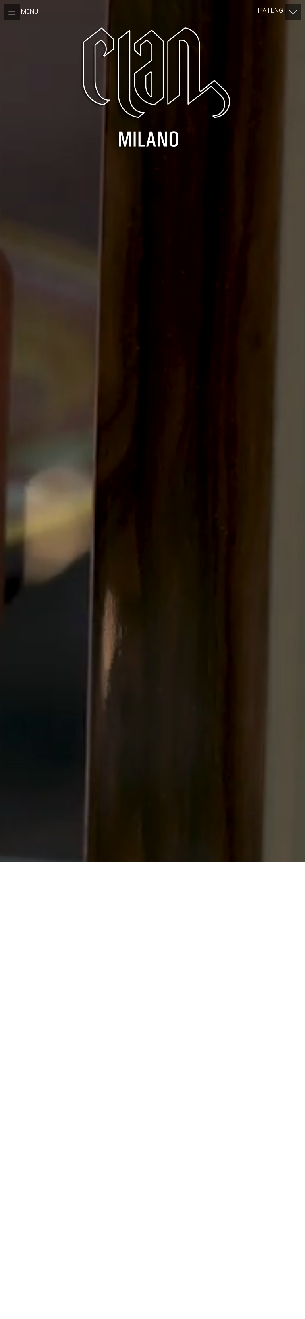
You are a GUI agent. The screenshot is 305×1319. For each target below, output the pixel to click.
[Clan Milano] (152, 87)
